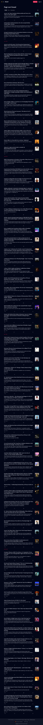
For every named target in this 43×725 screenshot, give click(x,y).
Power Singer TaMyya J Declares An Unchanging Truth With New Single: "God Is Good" (19, 102)
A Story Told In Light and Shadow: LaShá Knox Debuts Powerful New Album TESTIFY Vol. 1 (17, 269)
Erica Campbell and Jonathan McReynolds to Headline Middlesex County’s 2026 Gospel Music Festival (17, 229)
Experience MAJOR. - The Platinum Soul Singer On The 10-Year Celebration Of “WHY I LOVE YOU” (18, 397)
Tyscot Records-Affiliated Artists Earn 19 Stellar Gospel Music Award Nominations (17, 326)
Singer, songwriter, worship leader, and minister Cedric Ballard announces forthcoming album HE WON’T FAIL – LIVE (18, 299)
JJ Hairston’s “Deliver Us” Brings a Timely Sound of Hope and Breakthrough (18, 368)
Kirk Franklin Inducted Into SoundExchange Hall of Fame (18, 592)
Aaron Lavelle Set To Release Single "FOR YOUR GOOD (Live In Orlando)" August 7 (18, 48)
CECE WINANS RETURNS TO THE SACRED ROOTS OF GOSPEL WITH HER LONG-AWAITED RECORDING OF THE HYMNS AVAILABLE (18, 239)
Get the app (26, 721)
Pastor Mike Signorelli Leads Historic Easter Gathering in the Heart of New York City (18, 671)
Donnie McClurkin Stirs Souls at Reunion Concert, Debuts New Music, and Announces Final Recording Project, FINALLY (18, 316)
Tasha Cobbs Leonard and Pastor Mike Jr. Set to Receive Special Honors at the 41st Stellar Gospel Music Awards (17, 131)
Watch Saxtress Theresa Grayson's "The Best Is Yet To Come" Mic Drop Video (17, 112)
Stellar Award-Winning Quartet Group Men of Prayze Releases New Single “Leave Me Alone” (17, 278)
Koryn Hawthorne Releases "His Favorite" (14, 82)
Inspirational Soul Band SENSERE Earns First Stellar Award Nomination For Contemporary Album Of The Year (18, 169)
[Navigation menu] (2, 2)
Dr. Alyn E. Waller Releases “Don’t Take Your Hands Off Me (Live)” (18, 609)
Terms (28, 719)
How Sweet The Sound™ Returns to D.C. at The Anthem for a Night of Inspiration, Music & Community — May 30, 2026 (17, 557)
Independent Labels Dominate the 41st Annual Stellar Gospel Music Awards (17, 23)
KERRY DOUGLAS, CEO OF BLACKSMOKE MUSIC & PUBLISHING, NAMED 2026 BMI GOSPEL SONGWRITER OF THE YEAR (18, 92)
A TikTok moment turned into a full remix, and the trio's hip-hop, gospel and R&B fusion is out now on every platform (18, 17)
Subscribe (35, 1)
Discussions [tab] (13, 10)
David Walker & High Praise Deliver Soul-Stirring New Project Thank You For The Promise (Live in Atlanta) (17, 619)
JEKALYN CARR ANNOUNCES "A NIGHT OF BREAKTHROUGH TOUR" (14, 148)
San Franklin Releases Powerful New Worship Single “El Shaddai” (17, 521)
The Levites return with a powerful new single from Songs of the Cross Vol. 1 (19, 290)
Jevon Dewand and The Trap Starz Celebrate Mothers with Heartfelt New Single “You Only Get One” (18, 444)
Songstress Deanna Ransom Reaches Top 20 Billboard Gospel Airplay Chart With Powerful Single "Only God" (19, 416)
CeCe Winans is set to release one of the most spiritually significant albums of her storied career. (18, 243)
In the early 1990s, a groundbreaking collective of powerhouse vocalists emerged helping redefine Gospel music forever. (18, 342)
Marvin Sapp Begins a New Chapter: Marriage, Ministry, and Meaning (18, 659)
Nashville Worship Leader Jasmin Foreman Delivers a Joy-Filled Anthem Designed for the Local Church (18, 639)
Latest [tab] (6, 10)
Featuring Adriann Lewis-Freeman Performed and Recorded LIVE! (16, 689)
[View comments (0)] (14, 20)
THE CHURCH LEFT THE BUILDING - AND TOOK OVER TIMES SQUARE (17, 668)
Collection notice (32, 719)
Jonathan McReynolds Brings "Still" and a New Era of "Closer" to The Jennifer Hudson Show (17, 453)
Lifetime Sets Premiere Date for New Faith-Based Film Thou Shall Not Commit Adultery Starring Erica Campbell (18, 502)
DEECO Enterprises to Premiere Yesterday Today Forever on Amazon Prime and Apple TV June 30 (18, 160)
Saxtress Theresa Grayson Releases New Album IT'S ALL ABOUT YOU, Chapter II (18, 349)
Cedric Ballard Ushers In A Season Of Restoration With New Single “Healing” (18, 296)
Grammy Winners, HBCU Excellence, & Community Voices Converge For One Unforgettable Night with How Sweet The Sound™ (18, 554)
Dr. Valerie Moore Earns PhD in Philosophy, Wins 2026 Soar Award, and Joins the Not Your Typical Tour (18, 512)
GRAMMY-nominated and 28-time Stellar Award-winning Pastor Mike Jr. (18, 141)
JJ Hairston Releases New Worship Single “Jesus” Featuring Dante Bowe (18, 259)
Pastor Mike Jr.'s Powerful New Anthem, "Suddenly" (16, 140)
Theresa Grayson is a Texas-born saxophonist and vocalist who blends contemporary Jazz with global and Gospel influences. (17, 352)
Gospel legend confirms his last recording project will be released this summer (17, 319)
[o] (37, 436)
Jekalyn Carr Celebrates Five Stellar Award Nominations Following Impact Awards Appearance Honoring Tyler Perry (18, 249)
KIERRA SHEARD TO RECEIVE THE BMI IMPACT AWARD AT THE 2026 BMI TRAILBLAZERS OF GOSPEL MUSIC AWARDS (18, 189)
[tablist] (9, 10)
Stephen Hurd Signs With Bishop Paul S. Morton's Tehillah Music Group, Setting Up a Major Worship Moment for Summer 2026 (18, 475)
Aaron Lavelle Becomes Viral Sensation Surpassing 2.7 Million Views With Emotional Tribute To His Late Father (18, 45)
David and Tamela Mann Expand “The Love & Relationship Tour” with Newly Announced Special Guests (18, 564)
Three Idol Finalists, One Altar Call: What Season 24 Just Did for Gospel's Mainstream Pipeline (18, 387)
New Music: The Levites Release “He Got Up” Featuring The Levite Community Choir (18, 288)
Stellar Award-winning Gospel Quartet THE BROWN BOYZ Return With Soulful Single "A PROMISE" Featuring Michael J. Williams (19, 219)
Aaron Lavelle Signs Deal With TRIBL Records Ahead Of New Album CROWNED (19, 678)
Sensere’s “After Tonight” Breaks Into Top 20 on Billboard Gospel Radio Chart (18, 583)
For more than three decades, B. (10, 211)
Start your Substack (19, 721)
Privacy (26, 719)
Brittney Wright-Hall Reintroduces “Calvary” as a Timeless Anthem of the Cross (18, 649)
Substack (17, 723)
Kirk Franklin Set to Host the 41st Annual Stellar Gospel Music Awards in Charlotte (17, 306)
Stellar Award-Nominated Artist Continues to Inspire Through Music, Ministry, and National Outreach (17, 612)
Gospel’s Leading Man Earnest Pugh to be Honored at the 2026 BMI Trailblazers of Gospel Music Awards (18, 179)
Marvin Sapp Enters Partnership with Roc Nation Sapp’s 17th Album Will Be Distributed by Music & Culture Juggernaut (18, 55)
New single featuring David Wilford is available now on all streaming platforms (17, 371)
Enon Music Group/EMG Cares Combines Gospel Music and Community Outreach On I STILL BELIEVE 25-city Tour (18, 406)
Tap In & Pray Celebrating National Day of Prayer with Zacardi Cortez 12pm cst (17, 435)
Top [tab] (8, 10)
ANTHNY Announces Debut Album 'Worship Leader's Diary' (18, 74)
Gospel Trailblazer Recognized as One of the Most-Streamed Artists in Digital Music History (18, 594)
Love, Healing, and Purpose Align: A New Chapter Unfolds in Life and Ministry (17, 661)
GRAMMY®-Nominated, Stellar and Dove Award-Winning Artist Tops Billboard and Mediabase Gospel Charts (17, 602)
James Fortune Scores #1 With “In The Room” (15, 600)
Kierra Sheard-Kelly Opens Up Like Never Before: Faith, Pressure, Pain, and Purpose (17, 707)
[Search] (38, 10)
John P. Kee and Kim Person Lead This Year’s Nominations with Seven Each (18, 308)
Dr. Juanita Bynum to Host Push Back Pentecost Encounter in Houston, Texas (19, 378)
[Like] (4, 80)
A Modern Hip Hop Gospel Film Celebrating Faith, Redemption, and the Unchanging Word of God (17, 163)
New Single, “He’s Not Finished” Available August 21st (14, 58)
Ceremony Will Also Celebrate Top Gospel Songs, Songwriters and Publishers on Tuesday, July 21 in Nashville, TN (19, 192)
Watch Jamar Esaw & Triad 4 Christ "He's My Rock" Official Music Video (18, 687)
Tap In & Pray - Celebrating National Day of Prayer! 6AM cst (18, 484)
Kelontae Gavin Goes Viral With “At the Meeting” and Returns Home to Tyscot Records (17, 358)
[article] (21, 17)
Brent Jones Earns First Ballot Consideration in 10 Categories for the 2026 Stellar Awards (16, 540)
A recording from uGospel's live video (11, 437)
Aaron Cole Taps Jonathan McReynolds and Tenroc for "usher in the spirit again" (17, 14)
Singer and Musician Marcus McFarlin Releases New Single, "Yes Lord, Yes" (18, 426)
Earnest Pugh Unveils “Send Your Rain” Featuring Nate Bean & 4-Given (18, 573)
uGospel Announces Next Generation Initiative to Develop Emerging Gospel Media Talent (18, 33)
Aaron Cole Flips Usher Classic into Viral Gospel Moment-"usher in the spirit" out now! (18, 531)
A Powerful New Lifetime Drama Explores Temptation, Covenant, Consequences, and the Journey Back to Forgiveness (16, 505)
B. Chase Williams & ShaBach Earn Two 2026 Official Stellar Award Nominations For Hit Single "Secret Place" (18, 209)
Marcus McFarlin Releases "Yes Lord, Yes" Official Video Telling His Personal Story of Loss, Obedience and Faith (17, 121)
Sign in (40, 1)
